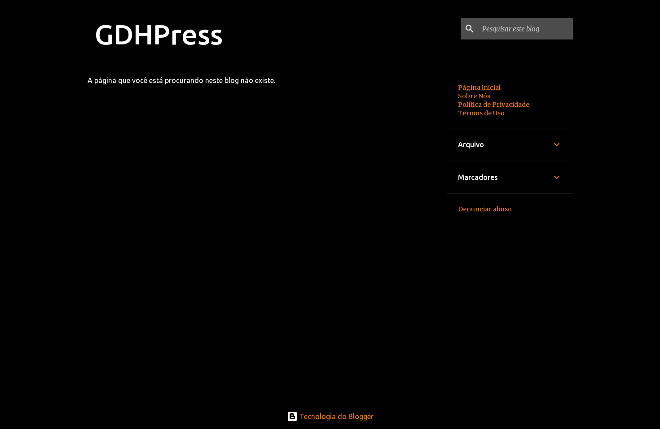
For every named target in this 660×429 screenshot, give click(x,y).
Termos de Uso (481, 113)
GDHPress (159, 34)
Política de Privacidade (493, 105)
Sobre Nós (474, 96)
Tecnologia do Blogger (336, 416)
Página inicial (479, 87)
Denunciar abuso (485, 209)
